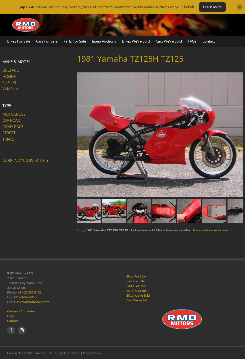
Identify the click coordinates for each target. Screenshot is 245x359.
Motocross (14, 114)
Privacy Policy (92, 353)
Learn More (212, 7)
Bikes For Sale (136, 276)
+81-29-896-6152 (29, 292)
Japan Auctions (136, 290)
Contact (12, 321)
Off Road (11, 120)
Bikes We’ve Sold (138, 295)
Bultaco (10, 70)
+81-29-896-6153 (25, 297)
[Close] (240, 7)
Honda (9, 76)
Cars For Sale (135, 281)
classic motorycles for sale (210, 230)
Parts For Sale (136, 286)
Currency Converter (21, 311)
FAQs (11, 316)
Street (9, 133)
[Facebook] (11, 330)
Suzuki (9, 82)
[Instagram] (22, 330)
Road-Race (12, 126)
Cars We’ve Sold (137, 300)
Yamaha (10, 89)
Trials (8, 139)
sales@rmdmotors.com (33, 302)
